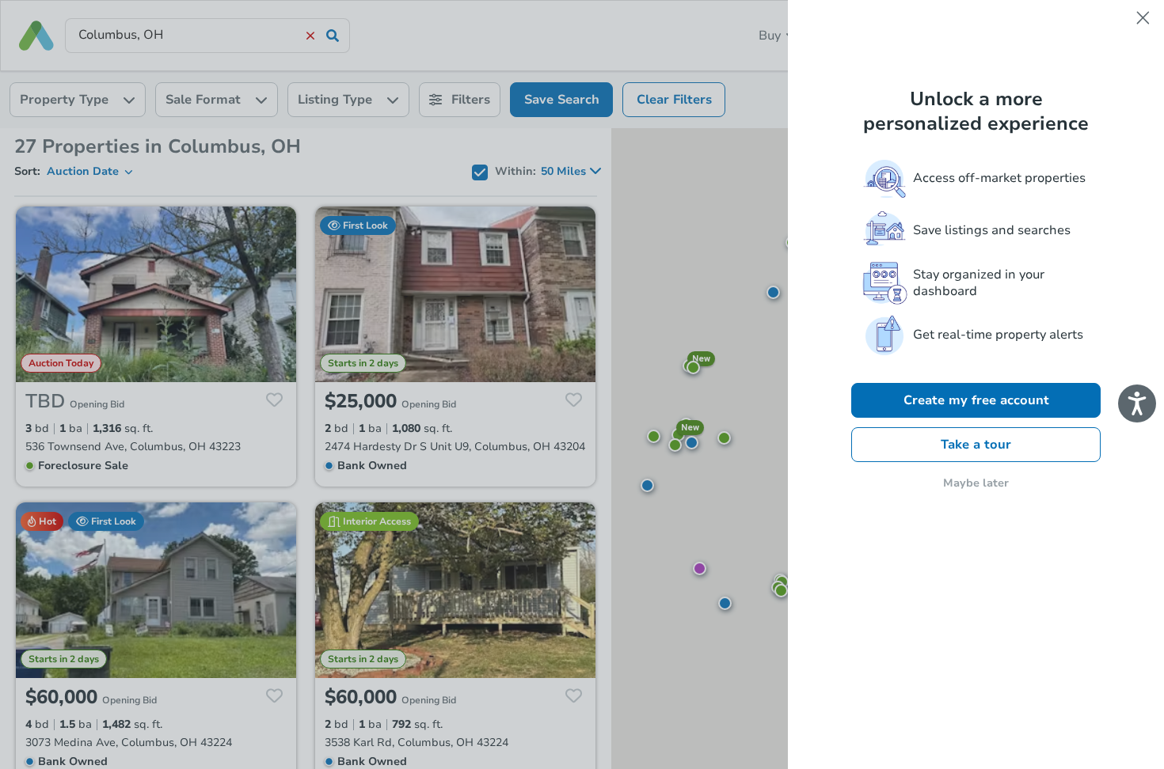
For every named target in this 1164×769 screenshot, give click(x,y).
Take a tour (976, 444)
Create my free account (976, 400)
